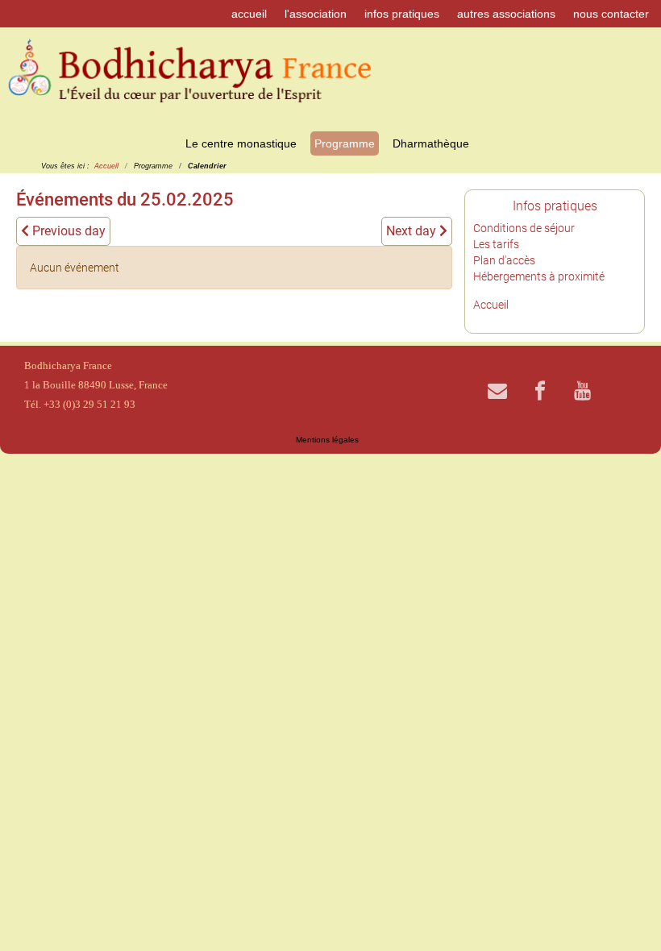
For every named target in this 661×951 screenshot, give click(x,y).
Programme (344, 143)
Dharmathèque (431, 143)
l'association (316, 13)
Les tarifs (496, 244)
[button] (625, 915)
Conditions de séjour (524, 228)
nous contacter (611, 13)
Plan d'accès (504, 260)
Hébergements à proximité (539, 276)
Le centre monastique (241, 143)
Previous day (67, 231)
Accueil (491, 304)
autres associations (506, 13)
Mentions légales (327, 439)
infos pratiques (401, 13)
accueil (249, 13)
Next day (412, 231)
